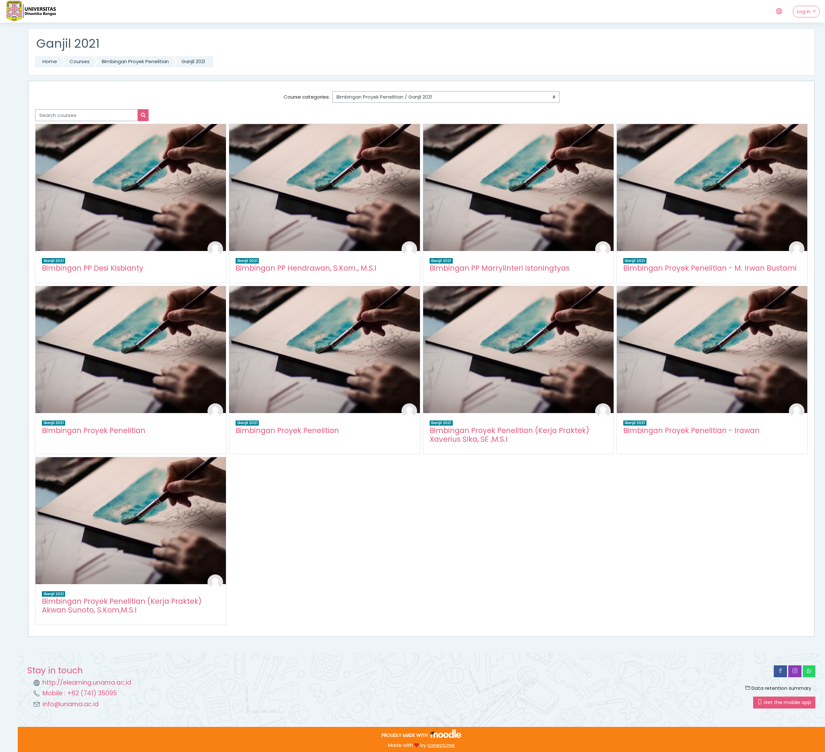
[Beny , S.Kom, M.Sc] (409, 410)
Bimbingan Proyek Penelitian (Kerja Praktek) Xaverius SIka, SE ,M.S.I (509, 434)
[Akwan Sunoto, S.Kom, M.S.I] (215, 581)
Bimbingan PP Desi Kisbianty (92, 268)
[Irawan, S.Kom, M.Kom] (796, 410)
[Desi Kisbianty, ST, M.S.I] (215, 248)
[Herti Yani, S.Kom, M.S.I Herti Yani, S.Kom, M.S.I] (215, 410)
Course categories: (307, 96)
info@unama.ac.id (71, 704)
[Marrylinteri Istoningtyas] (603, 248)
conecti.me (441, 745)
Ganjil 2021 (193, 61)
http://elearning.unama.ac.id (87, 682)
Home (50, 61)
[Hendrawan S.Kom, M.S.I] (409, 248)
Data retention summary (780, 688)
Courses (80, 61)
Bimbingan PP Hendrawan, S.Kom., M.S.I (306, 268)
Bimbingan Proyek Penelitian (135, 61)
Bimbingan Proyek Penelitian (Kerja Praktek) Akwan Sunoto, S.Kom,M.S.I (122, 605)
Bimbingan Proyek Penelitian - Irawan (691, 430)
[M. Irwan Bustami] (796, 248)
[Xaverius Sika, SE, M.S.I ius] (603, 410)
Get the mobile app (786, 702)
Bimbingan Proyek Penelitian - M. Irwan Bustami (710, 268)
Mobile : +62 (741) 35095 (80, 693)
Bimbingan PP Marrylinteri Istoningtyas (499, 268)
